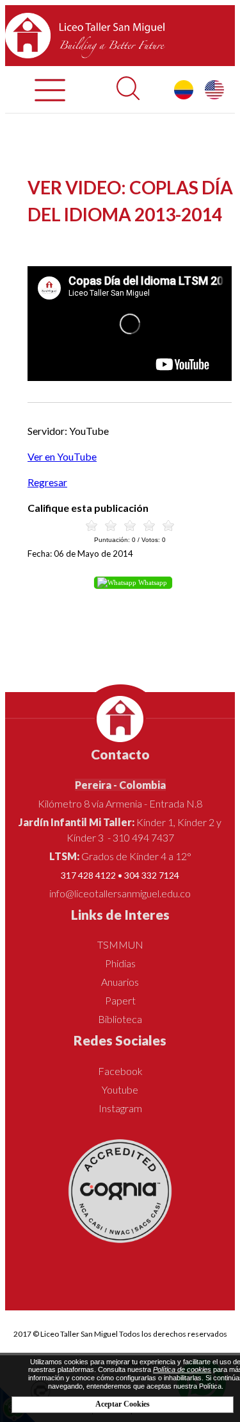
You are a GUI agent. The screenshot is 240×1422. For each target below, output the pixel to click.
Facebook (120, 1071)
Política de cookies (182, 1369)
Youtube (120, 1089)
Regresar (47, 482)
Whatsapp (151, 582)
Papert (120, 1000)
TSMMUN (120, 944)
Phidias (120, 963)
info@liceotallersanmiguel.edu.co (120, 893)
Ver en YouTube (62, 456)
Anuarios (120, 982)
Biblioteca (120, 1019)
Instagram (120, 1108)
